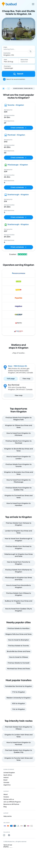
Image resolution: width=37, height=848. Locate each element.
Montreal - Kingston (16, 135)
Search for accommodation (15, 79)
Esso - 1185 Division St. (17, 366)
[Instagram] (4, 835)
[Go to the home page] (9, 4)
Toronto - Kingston (16, 105)
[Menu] (33, 4)
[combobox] (18, 48)
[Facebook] (9, 835)
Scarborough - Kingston (18, 194)
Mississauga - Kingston (18, 165)
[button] (30, 51)
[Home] (3, 88)
